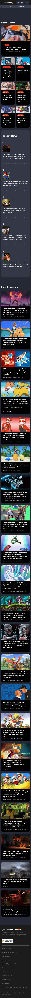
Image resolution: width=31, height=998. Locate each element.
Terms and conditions (8, 948)
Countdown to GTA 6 (22, 6)
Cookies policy (6, 960)
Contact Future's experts (9, 952)
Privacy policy (6, 956)
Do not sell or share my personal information (15, 987)
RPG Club (12, 6)
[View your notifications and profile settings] (25, 2)
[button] (28, 2)
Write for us (5, 983)
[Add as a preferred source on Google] (7, 941)
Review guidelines (7, 979)
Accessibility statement (9, 964)
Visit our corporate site (14, 936)
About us (4, 971)
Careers (4, 968)
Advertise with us (7, 975)
